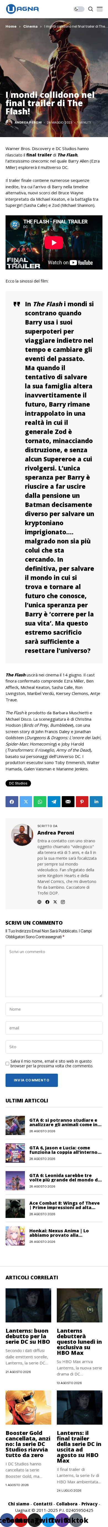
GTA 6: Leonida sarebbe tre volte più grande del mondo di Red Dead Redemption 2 (64, 1179)
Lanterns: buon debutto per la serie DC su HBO (28, 1336)
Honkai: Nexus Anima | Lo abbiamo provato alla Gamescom (59, 1235)
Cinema (30, 26)
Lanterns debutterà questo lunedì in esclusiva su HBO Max (79, 1341)
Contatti (42, 1504)
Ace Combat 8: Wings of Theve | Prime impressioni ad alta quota (64, 1207)
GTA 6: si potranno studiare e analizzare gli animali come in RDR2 (63, 1124)
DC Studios (18, 783)
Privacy (89, 1504)
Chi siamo (18, 1504)
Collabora (67, 1504)
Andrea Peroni (28, 122)
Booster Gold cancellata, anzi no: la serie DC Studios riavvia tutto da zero (28, 1444)
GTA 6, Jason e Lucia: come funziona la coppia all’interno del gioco (63, 1152)
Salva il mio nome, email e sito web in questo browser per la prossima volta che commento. (52, 1063)
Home (11, 26)
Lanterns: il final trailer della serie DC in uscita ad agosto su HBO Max (79, 1446)
